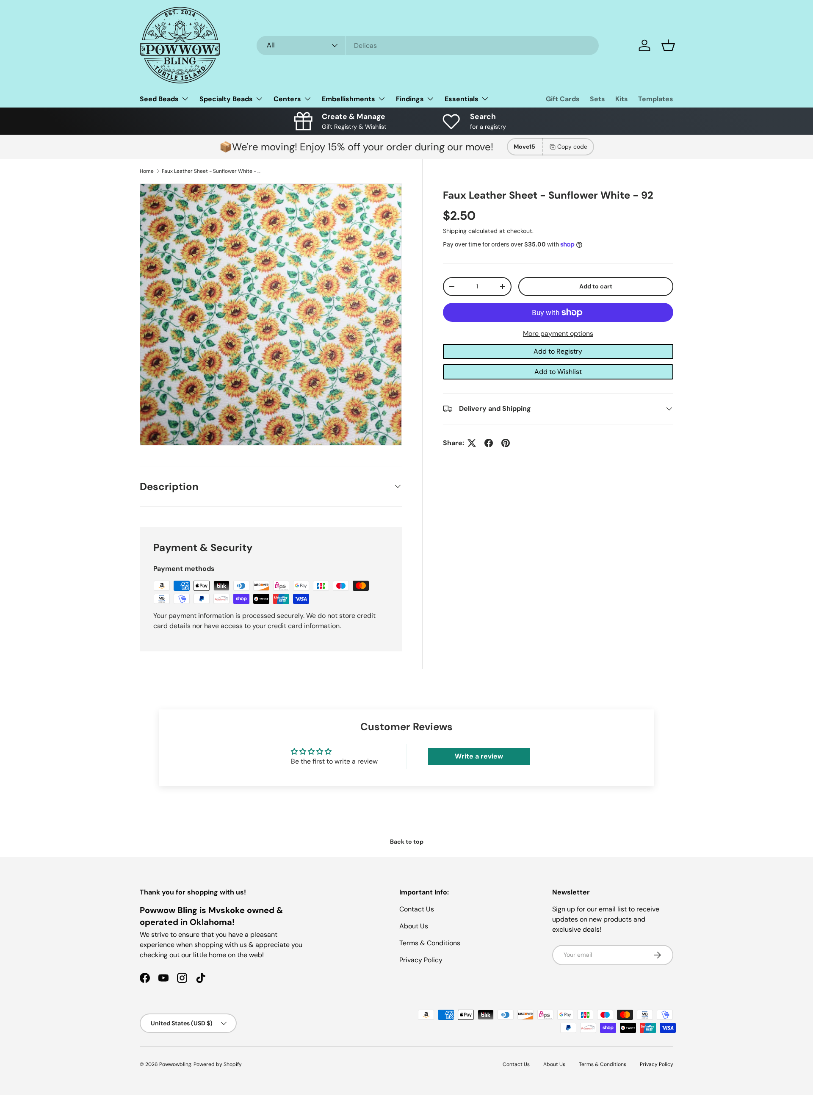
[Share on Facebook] (488, 443)
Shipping (455, 231)
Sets (597, 98)
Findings (410, 98)
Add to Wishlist (558, 371)
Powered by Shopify (218, 1064)
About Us (413, 926)
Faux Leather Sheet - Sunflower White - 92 (212, 171)
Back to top (406, 841)
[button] (668, 45)
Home (147, 171)
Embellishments (348, 98)
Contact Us (416, 909)
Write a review (479, 756)
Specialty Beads (226, 98)
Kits (621, 98)
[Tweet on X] (471, 443)
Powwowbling (175, 1064)
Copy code (572, 146)
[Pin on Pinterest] (505, 443)
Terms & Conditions (429, 943)
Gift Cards (563, 98)
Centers (287, 98)
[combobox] (428, 45)
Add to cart (595, 286)
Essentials (461, 98)
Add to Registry (558, 351)
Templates (655, 98)
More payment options (558, 333)
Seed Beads (159, 98)
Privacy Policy (420, 959)
